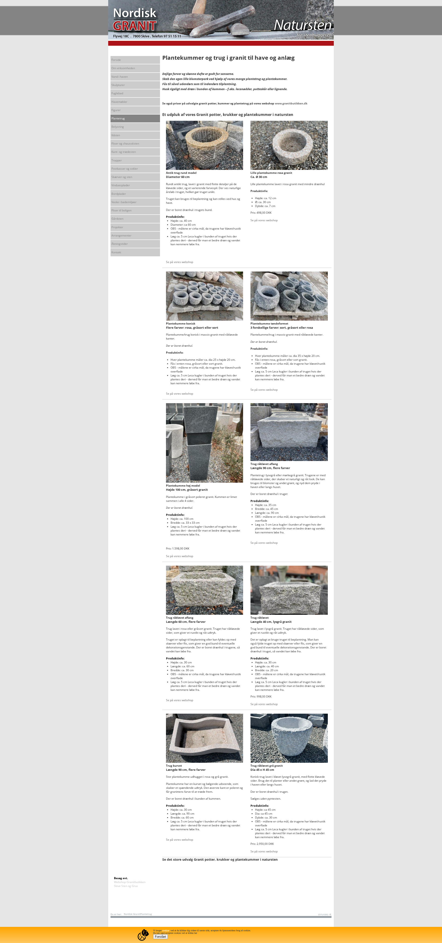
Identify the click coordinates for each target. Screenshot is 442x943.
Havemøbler (119, 102)
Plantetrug (118, 118)
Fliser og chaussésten (125, 143)
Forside (116, 60)
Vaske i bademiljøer (124, 202)
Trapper (116, 160)
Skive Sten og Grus (126, 886)
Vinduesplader (120, 185)
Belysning (117, 127)
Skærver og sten (121, 177)
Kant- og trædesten (123, 152)
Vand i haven (119, 77)
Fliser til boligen (121, 210)
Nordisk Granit (132, 914)
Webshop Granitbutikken (129, 882)
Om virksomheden (123, 68)
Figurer (116, 110)
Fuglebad (117, 93)
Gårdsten (117, 219)
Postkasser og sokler (124, 169)
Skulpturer (118, 85)
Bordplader (118, 194)
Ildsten (115, 135)
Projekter (117, 227)
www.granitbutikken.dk (291, 103)
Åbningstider (119, 244)
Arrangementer (121, 235)
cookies (165, 930)
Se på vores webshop (179, 262)
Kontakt (116, 252)
